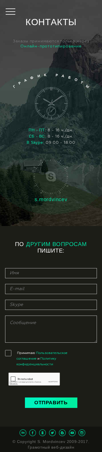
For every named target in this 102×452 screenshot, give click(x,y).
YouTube (72, 432)
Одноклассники (42, 432)
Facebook (32, 432)
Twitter (52, 432)
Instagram (81, 432)
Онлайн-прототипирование (50, 46)
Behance (23, 432)
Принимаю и (42, 358)
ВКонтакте (62, 432)
